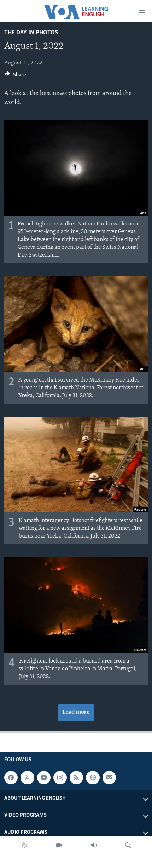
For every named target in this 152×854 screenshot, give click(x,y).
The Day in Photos (31, 33)
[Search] (128, 845)
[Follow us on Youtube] (44, 777)
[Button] (15, 76)
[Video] (59, 845)
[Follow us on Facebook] (11, 777)
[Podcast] (92, 777)
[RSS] (76, 777)
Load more (76, 712)
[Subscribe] (109, 777)
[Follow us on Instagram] (60, 777)
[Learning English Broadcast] (93, 845)
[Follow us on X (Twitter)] (27, 777)
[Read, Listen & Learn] (24, 845)
